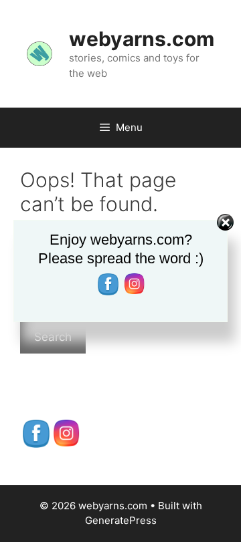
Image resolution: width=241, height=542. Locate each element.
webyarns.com (141, 39)
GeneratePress (121, 520)
